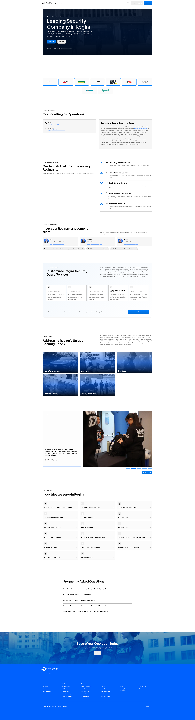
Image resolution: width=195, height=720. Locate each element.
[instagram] (150, 706)
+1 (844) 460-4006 (67, 48)
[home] (48, 3)
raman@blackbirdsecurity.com (94, 244)
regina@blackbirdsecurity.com (56, 130)
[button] (128, 3)
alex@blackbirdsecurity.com (57, 244)
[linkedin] (148, 706)
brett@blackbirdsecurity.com (131, 244)
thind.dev (65, 706)
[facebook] (151, 706)
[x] (146, 706)
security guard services (140, 128)
